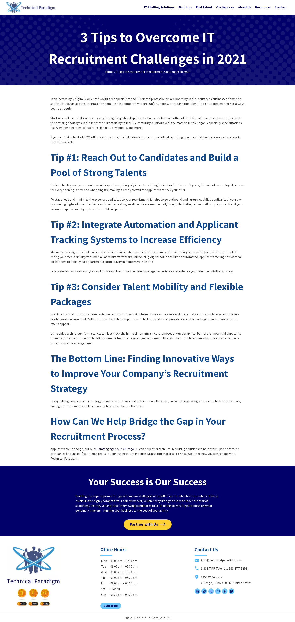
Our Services (225, 7)
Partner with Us (144, 524)
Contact (281, 7)
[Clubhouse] (218, 593)
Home (109, 72)
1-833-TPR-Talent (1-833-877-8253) (224, 568)
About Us (244, 7)
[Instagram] (204, 593)
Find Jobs (185, 7)
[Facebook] (224, 593)
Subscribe (111, 606)
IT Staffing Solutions (159, 7)
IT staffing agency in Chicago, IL (116, 449)
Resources (263, 7)
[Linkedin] (197, 593)
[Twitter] (231, 593)
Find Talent (204, 7)
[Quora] (211, 593)
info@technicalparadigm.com (221, 560)
